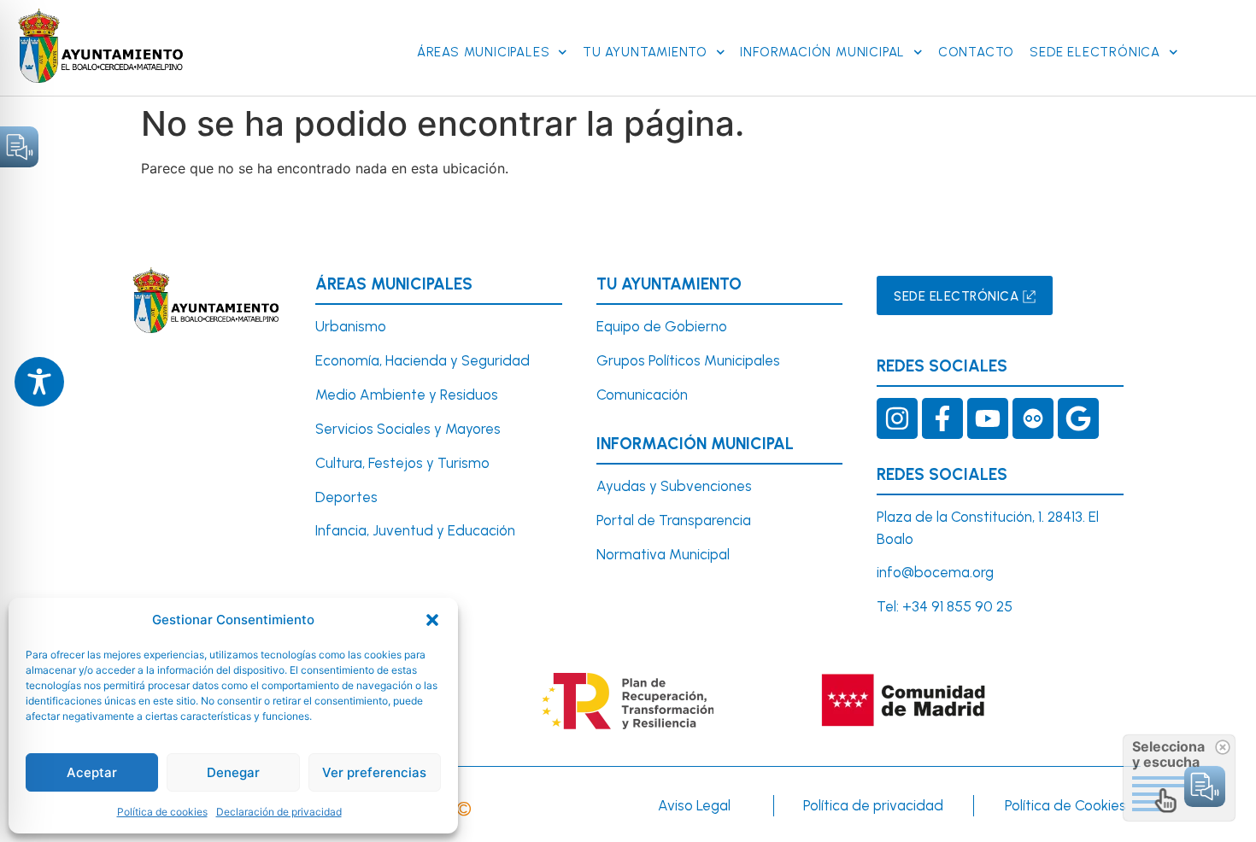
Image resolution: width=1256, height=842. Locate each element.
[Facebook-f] (942, 418)
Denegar (233, 772)
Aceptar (92, 772)
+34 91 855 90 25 (957, 606)
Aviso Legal (694, 805)
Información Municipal (822, 52)
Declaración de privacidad (279, 811)
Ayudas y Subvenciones (674, 485)
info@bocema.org (935, 572)
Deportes (346, 497)
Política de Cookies (1065, 805)
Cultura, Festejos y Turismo (402, 462)
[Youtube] (987, 418)
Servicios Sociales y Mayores (408, 428)
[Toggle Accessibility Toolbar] (39, 381)
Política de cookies (162, 811)
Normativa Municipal (663, 554)
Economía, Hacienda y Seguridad (422, 360)
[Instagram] (897, 418)
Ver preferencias (374, 772)
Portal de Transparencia (673, 520)
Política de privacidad (873, 805)
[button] (432, 620)
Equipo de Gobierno (661, 326)
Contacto (976, 52)
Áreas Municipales (483, 52)
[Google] (1078, 418)
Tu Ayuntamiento (645, 52)
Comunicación (642, 394)
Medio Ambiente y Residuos (406, 394)
